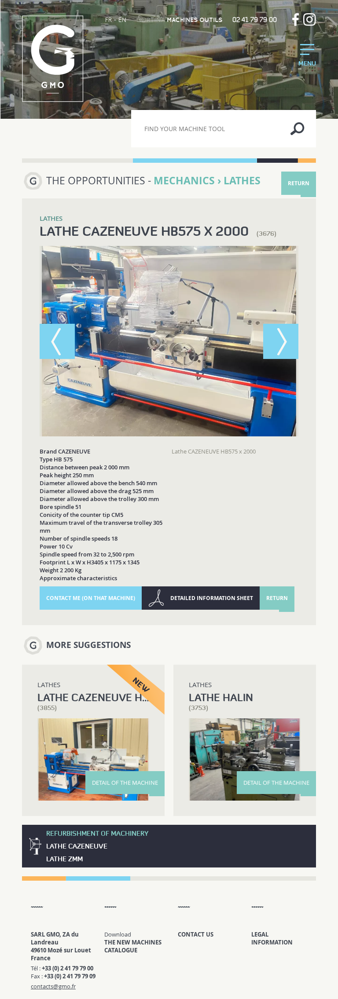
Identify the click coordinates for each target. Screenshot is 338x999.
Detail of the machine (125, 783)
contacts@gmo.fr (53, 986)
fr (108, 20)
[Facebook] (295, 19)
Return (298, 183)
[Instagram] (309, 19)
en (122, 20)
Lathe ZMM (64, 859)
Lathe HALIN (221, 697)
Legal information (272, 938)
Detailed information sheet (211, 598)
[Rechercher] (297, 128)
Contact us (195, 934)
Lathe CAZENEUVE (76, 846)
